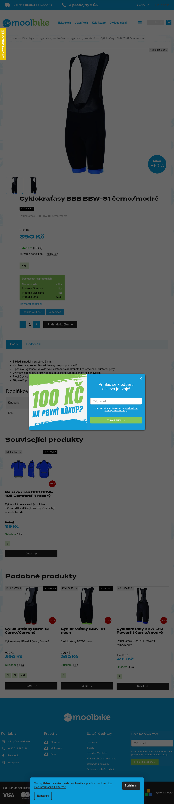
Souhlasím (131, 785)
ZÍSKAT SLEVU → (116, 420)
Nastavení (43, 795)
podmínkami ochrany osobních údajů (121, 409)
